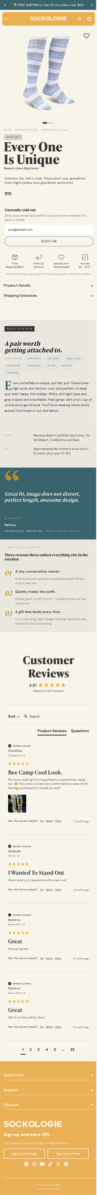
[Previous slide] (5, 5)
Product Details (17, 285)
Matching (14, 365)
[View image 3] (51, 123)
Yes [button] (42, 821)
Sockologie (53, 1184)
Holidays (53, 358)
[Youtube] (41, 1164)
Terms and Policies (47, 1189)
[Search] (77, 19)
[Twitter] (57, 1164)
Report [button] (49, 821)
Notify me (48, 241)
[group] (47, 685)
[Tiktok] (49, 1164)
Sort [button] (12, 716)
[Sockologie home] (47, 19)
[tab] (49, 731)
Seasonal (34, 365)
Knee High (73, 358)
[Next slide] (92, 5)
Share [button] (58, 821)
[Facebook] (25, 1164)
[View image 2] (48, 123)
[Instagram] (33, 1164)
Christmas (33, 358)
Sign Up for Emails (23, 1154)
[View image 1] (44, 123)
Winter (67, 365)
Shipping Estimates (20, 295)
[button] (17, 804)
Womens (13, 372)
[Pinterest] (65, 1164)
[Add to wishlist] (84, 36)
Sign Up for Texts (67, 1154)
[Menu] (5, 18)
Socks (51, 365)
